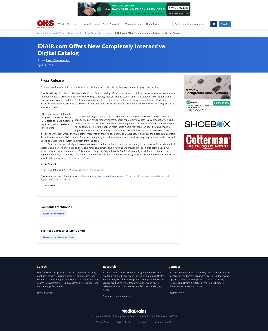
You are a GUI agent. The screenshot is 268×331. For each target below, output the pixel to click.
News (109, 33)
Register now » (176, 292)
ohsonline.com (162, 321)
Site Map (142, 321)
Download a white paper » (116, 296)
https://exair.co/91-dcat (80, 158)
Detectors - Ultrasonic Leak (59, 237)
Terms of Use (123, 321)
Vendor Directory (67, 24)
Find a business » (46, 292)
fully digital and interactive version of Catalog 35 (133, 100)
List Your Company (89, 24)
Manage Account (133, 24)
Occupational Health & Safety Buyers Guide (59, 33)
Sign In (224, 24)
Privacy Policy (102, 321)
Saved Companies (112, 24)
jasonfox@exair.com (82, 169)
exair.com (99, 169)
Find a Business (154, 24)
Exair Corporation (94, 33)
